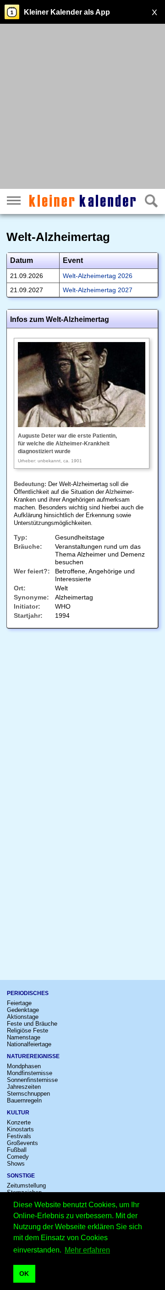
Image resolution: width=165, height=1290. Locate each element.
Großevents (22, 1143)
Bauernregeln (24, 1100)
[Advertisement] (82, 107)
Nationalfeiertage (29, 1044)
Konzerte (19, 1122)
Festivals (19, 1136)
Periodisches (28, 993)
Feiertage (19, 1003)
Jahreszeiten (24, 1086)
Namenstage (23, 1037)
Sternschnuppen (28, 1093)
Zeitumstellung (26, 1185)
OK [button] (24, 1273)
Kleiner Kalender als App (67, 12)
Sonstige (21, 1175)
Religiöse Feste (27, 1030)
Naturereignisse (33, 1056)
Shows (16, 1163)
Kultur (18, 1112)
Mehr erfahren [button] (87, 1250)
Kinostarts (20, 1129)
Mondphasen (24, 1066)
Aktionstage (22, 1016)
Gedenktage (23, 1009)
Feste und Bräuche (32, 1023)
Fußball (17, 1149)
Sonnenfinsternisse (32, 1079)
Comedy (18, 1156)
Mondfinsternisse (29, 1073)
